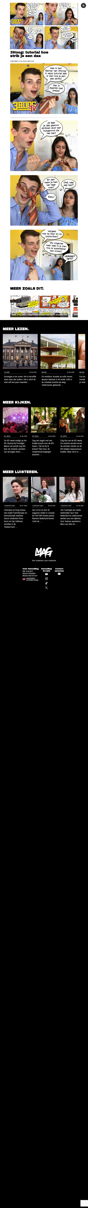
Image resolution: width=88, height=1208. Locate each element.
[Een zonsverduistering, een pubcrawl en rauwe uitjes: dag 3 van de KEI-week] (72, 420)
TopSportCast (9, 506)
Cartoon (30, 61)
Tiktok (47, 583)
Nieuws (44, 372)
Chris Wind (14, 61)
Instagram (47, 579)
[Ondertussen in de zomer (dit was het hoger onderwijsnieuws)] (57, 351)
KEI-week (7, 436)
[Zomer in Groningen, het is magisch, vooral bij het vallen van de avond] (20, 351)
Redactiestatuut (30, 576)
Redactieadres (29, 573)
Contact (59, 573)
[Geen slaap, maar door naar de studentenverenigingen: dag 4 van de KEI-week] (43, 420)
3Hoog (75, 301)
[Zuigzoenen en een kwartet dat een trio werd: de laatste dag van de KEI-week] (15, 420)
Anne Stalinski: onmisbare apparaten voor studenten (39, 315)
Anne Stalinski (15, 301)
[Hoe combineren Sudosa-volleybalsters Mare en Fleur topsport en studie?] (72, 489)
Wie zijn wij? (28, 571)
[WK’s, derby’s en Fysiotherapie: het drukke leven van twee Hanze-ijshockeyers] (15, 489)
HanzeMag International (32, 579)
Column (6, 372)
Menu (83, 5)
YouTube (47, 574)
